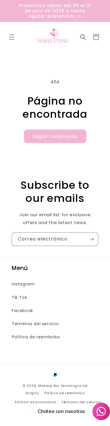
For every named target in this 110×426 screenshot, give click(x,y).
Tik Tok (19, 297)
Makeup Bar (49, 385)
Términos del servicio (35, 324)
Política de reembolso (36, 337)
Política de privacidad (35, 402)
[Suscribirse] (91, 239)
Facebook (22, 311)
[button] (11, 37)
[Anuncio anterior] (10, 10)
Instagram (23, 284)
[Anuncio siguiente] (99, 10)
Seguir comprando (55, 136)
